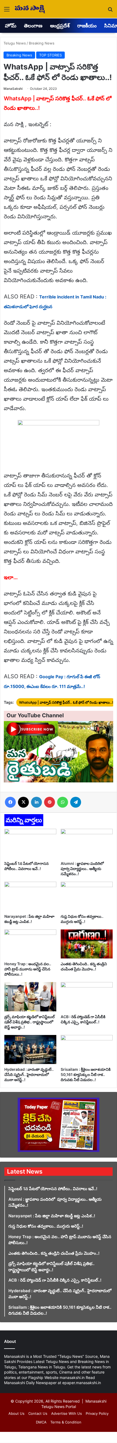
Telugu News (15, 43)
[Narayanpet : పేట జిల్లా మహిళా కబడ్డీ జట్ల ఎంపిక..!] (30, 896)
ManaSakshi (13, 89)
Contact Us (37, 1413)
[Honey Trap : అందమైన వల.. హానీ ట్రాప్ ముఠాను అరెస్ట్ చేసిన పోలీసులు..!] (30, 944)
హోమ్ (10, 25)
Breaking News (41, 43)
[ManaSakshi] (30, 9)
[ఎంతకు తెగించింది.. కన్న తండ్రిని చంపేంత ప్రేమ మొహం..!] (87, 943)
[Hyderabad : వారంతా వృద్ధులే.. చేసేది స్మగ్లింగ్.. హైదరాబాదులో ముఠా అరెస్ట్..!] (30, 1049)
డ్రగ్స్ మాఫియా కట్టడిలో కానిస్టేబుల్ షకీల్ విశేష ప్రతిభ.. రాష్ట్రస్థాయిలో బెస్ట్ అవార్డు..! (29, 1021)
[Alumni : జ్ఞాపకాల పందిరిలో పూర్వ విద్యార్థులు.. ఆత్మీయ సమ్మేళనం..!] (87, 843)
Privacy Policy (97, 1413)
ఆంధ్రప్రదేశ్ (60, 25)
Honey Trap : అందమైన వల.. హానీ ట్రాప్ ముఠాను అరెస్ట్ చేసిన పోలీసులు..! (27, 968)
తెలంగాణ (33, 25)
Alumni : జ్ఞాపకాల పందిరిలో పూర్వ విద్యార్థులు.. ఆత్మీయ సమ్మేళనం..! (82, 868)
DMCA (41, 1422)
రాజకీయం (87, 25)
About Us (16, 1413)
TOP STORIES (50, 55)
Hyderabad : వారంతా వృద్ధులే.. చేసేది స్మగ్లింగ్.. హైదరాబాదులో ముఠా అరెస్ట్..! (29, 1074)
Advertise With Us (66, 1413)
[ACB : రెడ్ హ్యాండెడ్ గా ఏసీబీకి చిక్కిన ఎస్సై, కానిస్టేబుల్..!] (87, 996)
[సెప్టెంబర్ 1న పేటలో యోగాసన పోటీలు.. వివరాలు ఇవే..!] (30, 843)
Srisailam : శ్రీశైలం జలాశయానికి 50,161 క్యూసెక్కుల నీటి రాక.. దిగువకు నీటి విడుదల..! (85, 1074)
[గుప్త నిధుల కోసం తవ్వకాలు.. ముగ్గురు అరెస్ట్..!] (87, 896)
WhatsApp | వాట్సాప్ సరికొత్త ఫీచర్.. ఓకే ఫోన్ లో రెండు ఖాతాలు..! (66, 702)
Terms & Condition (65, 1422)
